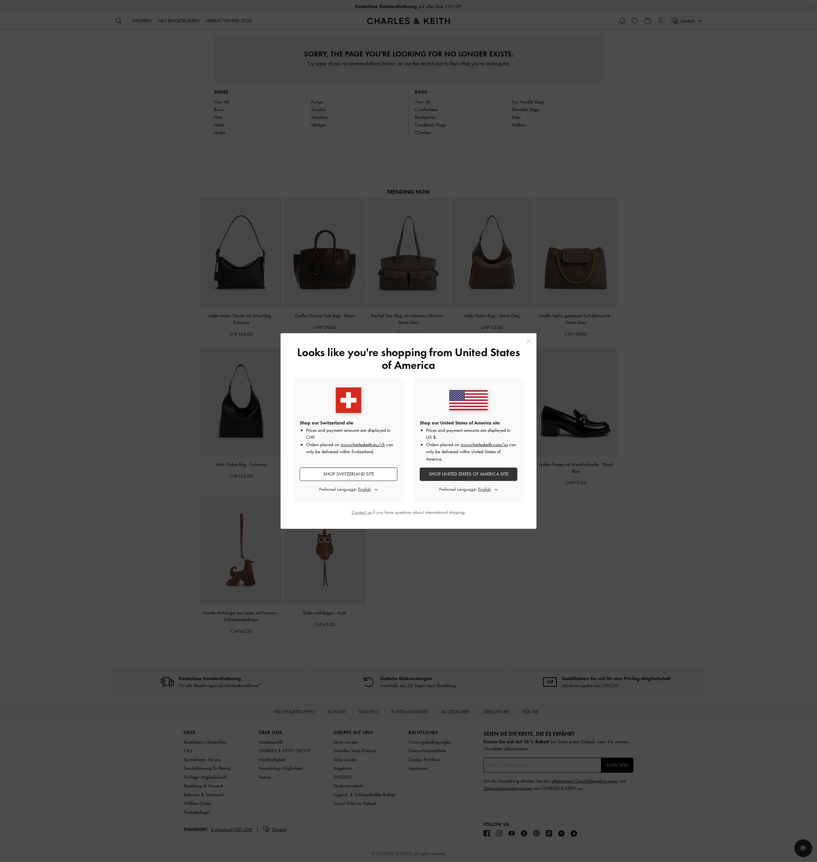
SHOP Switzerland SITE (348, 474)
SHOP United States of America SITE (468, 474)
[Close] (528, 341)
